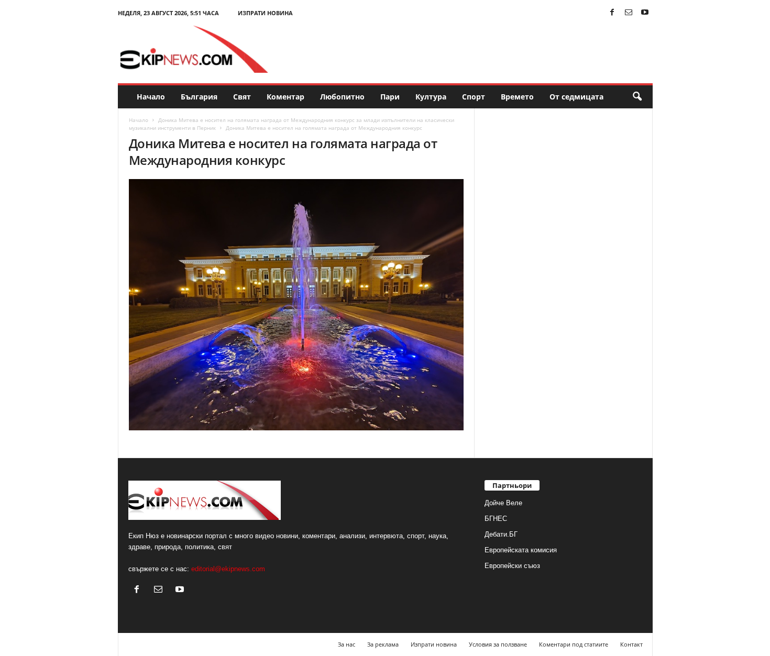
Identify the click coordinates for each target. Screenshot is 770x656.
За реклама (383, 644)
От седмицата (576, 97)
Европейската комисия (521, 550)
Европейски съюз (512, 566)
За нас (346, 644)
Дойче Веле (503, 503)
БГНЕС (496, 518)
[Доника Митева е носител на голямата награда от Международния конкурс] (296, 304)
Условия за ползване (498, 644)
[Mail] (628, 12)
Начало (151, 97)
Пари (390, 97)
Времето (517, 97)
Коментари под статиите (573, 644)
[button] (636, 96)
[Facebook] (612, 12)
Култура (430, 97)
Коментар (285, 97)
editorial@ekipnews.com (228, 569)
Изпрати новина (265, 13)
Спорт (473, 97)
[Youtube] (645, 12)
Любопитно (342, 97)
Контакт (631, 644)
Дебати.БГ (501, 534)
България (199, 97)
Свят (242, 97)
